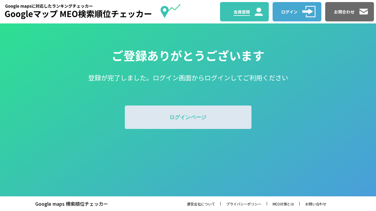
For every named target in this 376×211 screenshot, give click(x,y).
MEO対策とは (283, 203)
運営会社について (201, 203)
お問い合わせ (315, 203)
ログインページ (188, 117)
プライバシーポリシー (243, 203)
